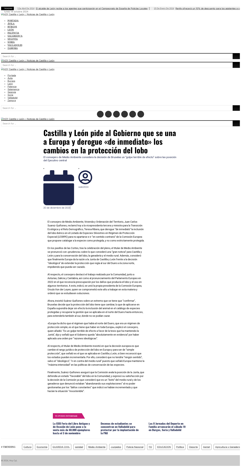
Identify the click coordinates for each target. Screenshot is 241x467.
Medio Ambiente (96, 447)
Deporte (193, 447)
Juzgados (116, 447)
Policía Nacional (134, 447)
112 (150, 447)
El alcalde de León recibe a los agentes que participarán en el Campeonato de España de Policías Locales (82, 8)
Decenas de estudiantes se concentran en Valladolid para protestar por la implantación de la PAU (120, 428)
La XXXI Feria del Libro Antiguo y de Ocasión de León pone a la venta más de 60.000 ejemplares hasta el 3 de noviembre (71, 428)
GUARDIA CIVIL (61, 447)
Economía (42, 447)
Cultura (27, 447)
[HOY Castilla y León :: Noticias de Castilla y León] (27, 14)
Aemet (206, 447)
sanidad (79, 447)
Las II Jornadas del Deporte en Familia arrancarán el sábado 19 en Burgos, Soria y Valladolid (167, 426)
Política (180, 447)
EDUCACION (164, 447)
